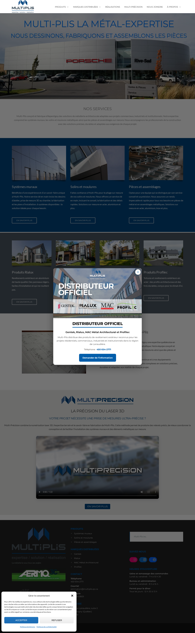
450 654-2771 (104, 349)
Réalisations (112, 7)
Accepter (21, 620)
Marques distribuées (85, 7)
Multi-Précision (133, 7)
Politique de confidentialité (47, 627)
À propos (172, 7)
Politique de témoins (27, 627)
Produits (60, 7)
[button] (72, 595)
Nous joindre (155, 7)
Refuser (57, 620)
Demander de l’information (98, 357)
